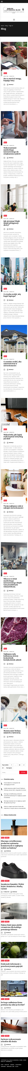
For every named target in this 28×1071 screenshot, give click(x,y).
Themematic (8, 1061)
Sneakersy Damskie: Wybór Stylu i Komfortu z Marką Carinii (12, 886)
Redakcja (11, 84)
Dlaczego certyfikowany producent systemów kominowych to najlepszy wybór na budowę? (15, 795)
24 (2, 768)
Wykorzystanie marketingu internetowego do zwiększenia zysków (12, 151)
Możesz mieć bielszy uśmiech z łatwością (12, 732)
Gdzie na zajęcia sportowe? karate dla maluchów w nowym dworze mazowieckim (15, 807)
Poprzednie (5, 765)
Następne (9, 768)
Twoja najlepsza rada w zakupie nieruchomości (13, 507)
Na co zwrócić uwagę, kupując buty (12, 80)
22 (19, 765)
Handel (7, 837)
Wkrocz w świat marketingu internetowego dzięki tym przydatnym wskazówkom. (13, 583)
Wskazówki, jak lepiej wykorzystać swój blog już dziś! (13, 437)
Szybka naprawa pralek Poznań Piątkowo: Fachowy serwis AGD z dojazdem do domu (15, 789)
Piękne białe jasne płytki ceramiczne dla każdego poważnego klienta (11, 927)
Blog (5, 73)
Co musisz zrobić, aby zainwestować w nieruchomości (12, 364)
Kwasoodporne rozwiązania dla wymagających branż (12, 783)
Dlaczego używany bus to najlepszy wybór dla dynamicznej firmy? (15, 801)
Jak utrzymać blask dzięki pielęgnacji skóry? (12, 223)
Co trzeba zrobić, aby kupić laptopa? (12, 295)
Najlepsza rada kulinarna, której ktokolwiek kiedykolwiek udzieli (12, 657)
